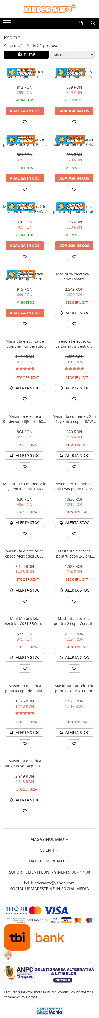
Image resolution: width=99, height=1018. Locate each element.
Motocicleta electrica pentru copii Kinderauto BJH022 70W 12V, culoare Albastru (74, 209)
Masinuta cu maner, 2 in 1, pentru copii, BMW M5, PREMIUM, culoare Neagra (24, 486)
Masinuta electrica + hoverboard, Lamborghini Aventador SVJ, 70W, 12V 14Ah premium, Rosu (74, 277)
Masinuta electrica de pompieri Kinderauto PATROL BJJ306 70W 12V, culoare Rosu (24, 344)
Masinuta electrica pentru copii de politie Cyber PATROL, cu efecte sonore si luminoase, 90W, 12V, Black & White (24, 688)
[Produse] (7, 24)
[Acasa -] (49, 9)
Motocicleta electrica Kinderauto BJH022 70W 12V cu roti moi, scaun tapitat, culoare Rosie (25, 277)
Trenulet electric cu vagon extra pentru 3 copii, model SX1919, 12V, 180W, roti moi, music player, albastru (74, 344)
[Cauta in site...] (93, 23)
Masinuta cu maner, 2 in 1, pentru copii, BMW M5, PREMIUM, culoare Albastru (74, 419)
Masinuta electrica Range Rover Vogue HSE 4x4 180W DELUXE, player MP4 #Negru (25, 763)
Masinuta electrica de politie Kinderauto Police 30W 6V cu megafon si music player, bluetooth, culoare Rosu (74, 142)
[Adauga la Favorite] (25, 122)
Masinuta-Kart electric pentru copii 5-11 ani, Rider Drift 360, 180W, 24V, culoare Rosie (74, 688)
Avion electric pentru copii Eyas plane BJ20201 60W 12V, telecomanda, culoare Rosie (74, 486)
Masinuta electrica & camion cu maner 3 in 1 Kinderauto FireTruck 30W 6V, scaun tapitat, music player (74, 74)
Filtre (28, 54)
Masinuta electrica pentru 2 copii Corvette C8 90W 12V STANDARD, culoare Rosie (74, 621)
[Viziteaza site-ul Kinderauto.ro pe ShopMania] (49, 1011)
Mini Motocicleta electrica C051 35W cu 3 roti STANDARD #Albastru (25, 621)
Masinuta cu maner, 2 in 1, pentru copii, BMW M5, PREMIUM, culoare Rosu (24, 209)
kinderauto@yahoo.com (52, 882)
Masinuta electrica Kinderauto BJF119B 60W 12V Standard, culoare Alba (24, 419)
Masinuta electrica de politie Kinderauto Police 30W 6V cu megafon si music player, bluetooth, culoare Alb (24, 142)
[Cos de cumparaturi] (80, 23)
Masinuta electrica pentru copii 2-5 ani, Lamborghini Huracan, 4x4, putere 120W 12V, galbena (74, 554)
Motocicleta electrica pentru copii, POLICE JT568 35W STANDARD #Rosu (24, 74)
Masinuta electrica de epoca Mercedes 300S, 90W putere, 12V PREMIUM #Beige (25, 554)
